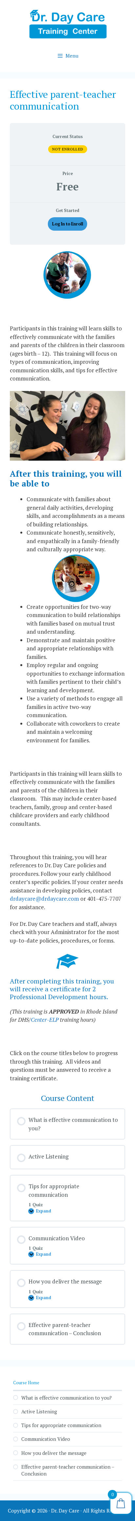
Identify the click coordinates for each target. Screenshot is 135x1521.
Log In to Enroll (67, 224)
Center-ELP (45, 1019)
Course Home (26, 1383)
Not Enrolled (67, 149)
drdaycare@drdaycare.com (44, 898)
